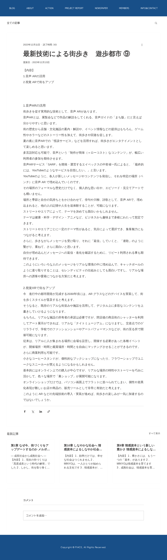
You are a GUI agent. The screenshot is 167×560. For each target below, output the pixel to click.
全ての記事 (13, 23)
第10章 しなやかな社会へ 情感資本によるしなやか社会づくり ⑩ (83, 447)
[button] (156, 23)
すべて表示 (154, 433)
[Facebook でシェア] (24, 411)
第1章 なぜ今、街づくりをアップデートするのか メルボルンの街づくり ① (30, 447)
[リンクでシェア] (48, 411)
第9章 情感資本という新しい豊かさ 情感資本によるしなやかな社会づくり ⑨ (136, 447)
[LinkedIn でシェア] (40, 411)
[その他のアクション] (142, 45)
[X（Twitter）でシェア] (32, 411)
